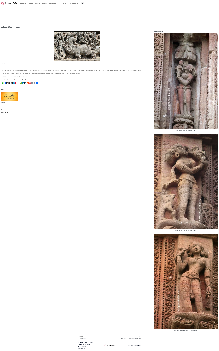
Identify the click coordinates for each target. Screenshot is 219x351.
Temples (37, 3)
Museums (44, 3)
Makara (3, 102)
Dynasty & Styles (74, 3)
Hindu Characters (62, 3)
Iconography (52, 3)
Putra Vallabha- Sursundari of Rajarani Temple (185, 130)
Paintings (30, 3)
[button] (82, 3)
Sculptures (23, 3)
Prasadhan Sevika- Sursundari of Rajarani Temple (185, 330)
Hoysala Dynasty (11, 63)
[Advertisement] (109, 15)
